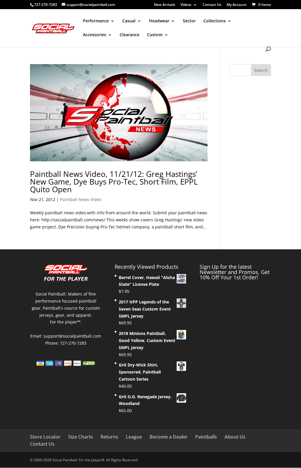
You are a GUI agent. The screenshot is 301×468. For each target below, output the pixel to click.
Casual (129, 21)
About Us (235, 437)
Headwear (159, 21)
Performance (96, 21)
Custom (155, 35)
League (134, 437)
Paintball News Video (80, 199)
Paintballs (206, 437)
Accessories (94, 35)
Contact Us (212, 5)
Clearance (129, 35)
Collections (214, 21)
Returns (109, 437)
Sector (189, 21)
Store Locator (45, 437)
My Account (237, 5)
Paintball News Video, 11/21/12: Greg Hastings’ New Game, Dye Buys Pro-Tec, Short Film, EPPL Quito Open (114, 182)
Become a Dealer (169, 437)
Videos (185, 5)
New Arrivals (164, 5)
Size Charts (80, 437)
